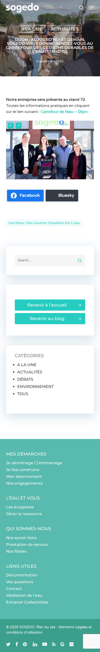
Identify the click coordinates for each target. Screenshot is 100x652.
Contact (14, 588)
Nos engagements (24, 483)
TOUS (22, 394)
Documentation (22, 575)
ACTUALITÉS (65, 29)
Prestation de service (27, 544)
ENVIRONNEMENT (35, 386)
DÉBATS (25, 379)
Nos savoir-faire (21, 537)
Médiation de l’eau (24, 595)
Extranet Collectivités (27, 602)
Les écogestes (20, 507)
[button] (91, 7)
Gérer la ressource (24, 513)
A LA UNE (31, 29)
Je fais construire (23, 469)
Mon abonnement (24, 476)
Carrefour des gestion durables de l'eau (44, 223)
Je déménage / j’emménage (34, 463)
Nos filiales (16, 551)
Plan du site (45, 627)
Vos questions (19, 582)
